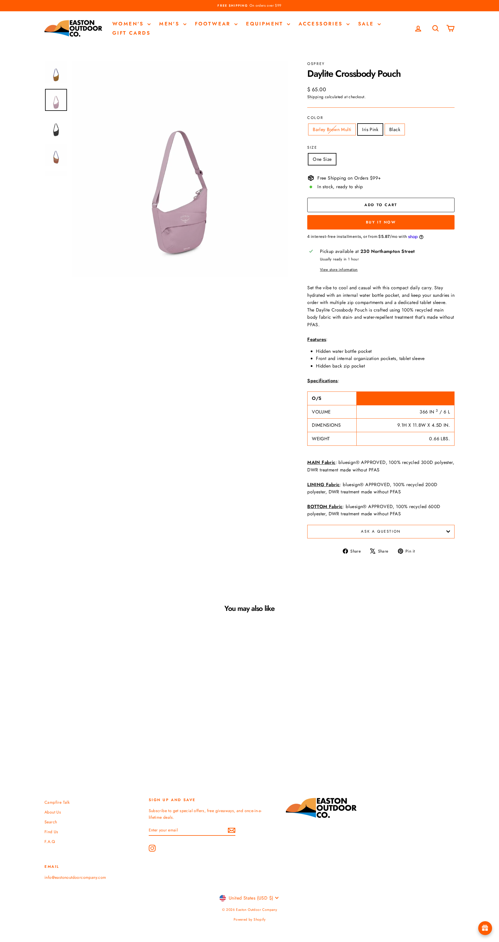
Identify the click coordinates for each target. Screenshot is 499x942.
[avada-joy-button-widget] (485, 928)
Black (394, 129)
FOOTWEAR (214, 23)
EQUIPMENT (266, 23)
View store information (339, 269)
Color (315, 117)
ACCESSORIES (322, 23)
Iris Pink (370, 129)
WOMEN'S (129, 23)
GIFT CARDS (131, 32)
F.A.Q (49, 841)
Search (50, 822)
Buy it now (381, 222)
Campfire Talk (57, 802)
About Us (52, 812)
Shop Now (93, 718)
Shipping (315, 97)
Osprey (316, 63)
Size (312, 147)
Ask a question (381, 531)
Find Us (51, 832)
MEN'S (170, 23)
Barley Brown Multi (332, 129)
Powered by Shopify (249, 919)
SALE (367, 23)
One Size (322, 159)
